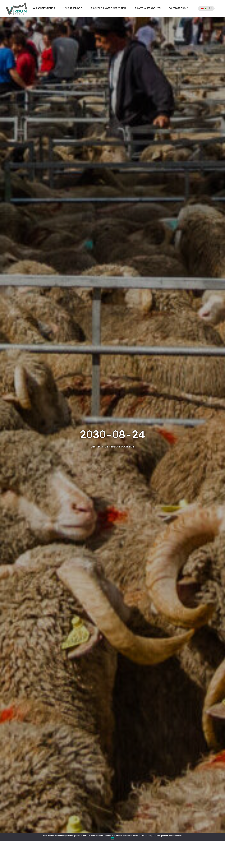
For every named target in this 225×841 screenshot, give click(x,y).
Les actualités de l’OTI (147, 8)
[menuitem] (202, 8)
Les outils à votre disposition (108, 8)
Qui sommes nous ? (44, 8)
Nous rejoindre (72, 8)
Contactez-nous (179, 8)
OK (112, 838)
